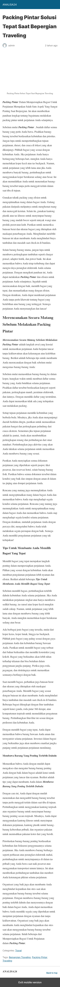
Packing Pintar (39, 957)
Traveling (7, 960)
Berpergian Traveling (20, 957)
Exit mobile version (30, 982)
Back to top (51, 973)
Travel (18, 950)
